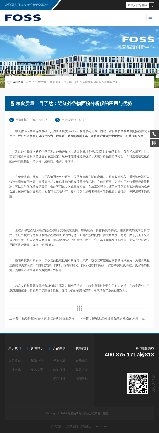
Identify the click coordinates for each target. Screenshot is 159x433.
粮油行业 (59, 369)
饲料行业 (59, 378)
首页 (28, 82)
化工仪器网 (71, 426)
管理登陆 (85, 426)
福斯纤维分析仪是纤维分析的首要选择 (48, 318)
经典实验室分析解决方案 (61, 360)
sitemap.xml (100, 426)
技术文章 (40, 82)
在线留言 (82, 360)
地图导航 (82, 378)
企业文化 (14, 369)
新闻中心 (37, 360)
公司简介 (14, 360)
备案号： (108, 413)
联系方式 (82, 369)
